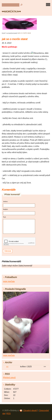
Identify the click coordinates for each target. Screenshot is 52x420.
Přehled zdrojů (9, 378)
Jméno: (5, 201)
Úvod (3, 33)
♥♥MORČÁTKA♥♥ (11, 11)
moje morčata (9, 281)
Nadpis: (5, 209)
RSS (9, 413)
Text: (4, 217)
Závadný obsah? (30, 410)
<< (7, 367)
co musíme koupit (11, 33)
